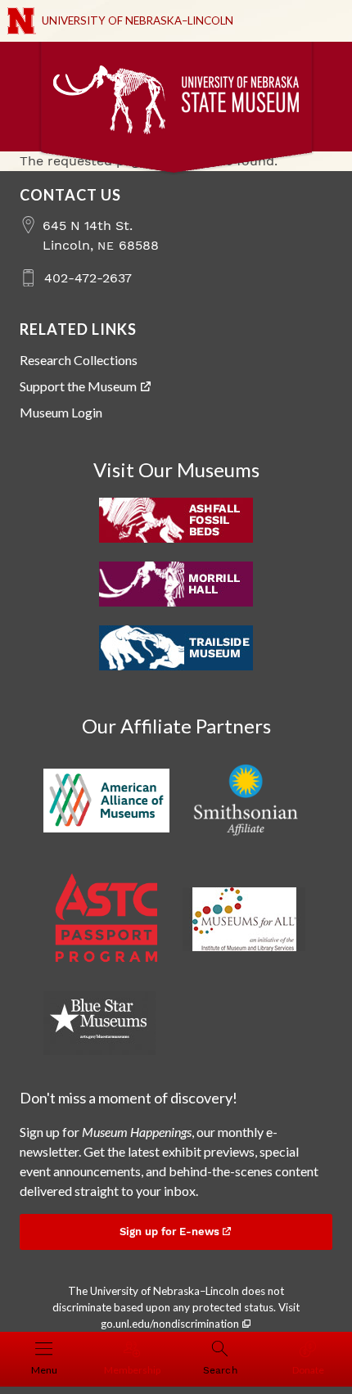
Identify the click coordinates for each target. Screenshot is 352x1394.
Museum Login (61, 412)
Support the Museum (78, 386)
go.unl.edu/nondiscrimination (170, 1323)
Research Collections (79, 360)
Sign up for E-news (169, 1231)
